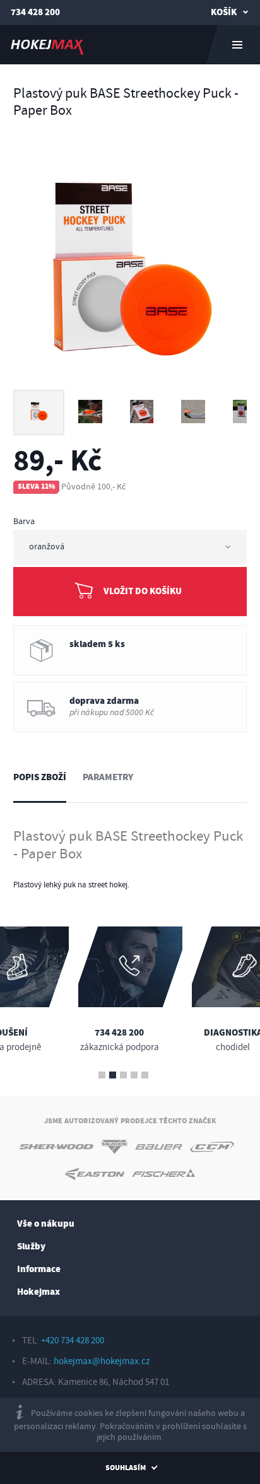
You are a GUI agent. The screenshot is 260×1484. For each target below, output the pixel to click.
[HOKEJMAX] (130, 44)
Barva (24, 521)
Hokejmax (38, 1292)
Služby (31, 1246)
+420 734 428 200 (72, 1341)
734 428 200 (35, 12)
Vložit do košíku (142, 591)
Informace (39, 1269)
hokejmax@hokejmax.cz (102, 1361)
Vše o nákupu (45, 1223)
